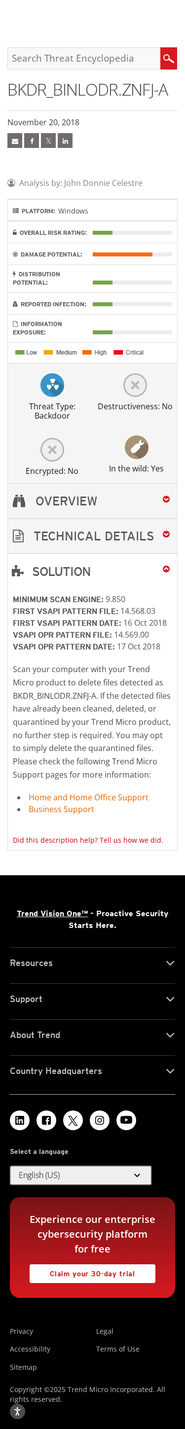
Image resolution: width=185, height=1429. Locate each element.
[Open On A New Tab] (48, 140)
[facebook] (31, 140)
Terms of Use (118, 1349)
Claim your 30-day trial (82, 1271)
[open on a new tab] (73, 1120)
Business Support (61, 809)
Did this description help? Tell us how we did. (88, 840)
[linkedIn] (65, 140)
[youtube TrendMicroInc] (126, 1120)
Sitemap (23, 1367)
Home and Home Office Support (88, 797)
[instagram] (100, 1120)
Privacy (21, 1331)
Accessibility (30, 1349)
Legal (104, 1331)
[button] (92, 536)
